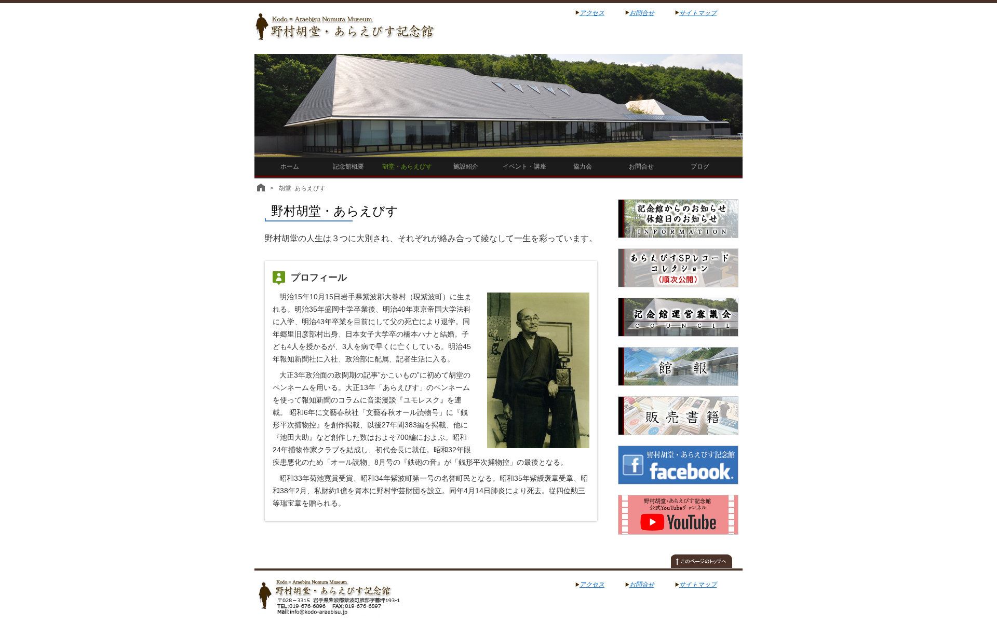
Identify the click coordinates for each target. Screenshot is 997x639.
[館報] (678, 391)
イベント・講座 (524, 166)
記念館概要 (348, 166)
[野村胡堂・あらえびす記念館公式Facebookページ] (678, 490)
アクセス (592, 13)
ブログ (700, 166)
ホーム (289, 166)
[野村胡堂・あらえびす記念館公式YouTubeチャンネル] (678, 540)
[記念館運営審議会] (678, 342)
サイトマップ (698, 13)
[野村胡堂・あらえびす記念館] (346, 610)
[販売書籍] (678, 440)
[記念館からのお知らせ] (678, 243)
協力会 (582, 166)
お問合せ (641, 13)
